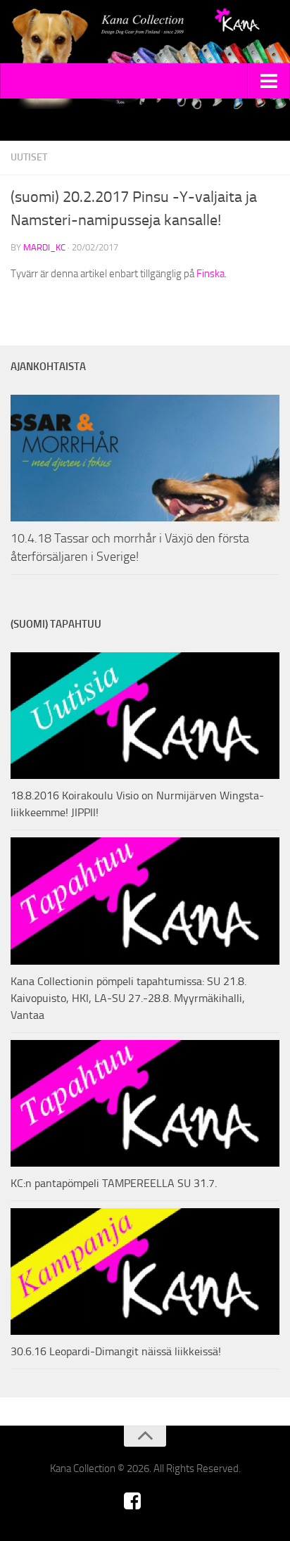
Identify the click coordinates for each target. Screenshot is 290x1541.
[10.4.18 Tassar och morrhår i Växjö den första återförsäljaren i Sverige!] (145, 458)
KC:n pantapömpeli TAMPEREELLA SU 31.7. (114, 1183)
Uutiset (29, 157)
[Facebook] (132, 1501)
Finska (210, 273)
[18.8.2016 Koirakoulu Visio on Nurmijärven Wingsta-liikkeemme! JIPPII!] (145, 715)
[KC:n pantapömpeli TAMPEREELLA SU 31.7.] (145, 1103)
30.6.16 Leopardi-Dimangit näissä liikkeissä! (116, 1351)
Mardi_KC (44, 247)
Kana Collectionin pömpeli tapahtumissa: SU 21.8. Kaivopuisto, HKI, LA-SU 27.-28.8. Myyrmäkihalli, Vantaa (128, 998)
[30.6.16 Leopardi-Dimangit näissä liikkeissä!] (145, 1271)
